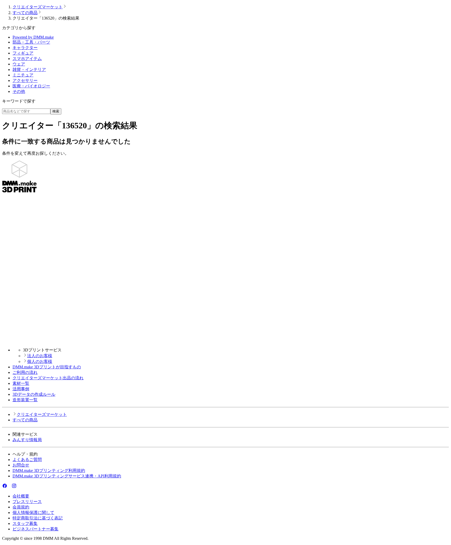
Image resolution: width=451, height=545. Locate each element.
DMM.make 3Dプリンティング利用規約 (49, 470)
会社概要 (21, 496)
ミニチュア (23, 75)
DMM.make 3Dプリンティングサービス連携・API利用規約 (67, 476)
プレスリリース (27, 501)
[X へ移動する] (9, 487)
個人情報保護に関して (33, 512)
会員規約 (21, 507)
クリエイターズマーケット (38, 7)
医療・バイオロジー (31, 86)
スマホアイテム (27, 58)
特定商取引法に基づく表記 (38, 518)
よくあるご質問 (27, 459)
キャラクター (25, 47)
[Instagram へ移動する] (14, 487)
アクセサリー (25, 80)
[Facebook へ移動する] (4, 487)
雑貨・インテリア (29, 69)
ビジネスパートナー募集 (35, 529)
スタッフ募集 (25, 523)
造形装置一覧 (25, 400)
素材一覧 (21, 383)
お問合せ (21, 465)
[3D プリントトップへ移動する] (225, 341)
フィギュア (23, 53)
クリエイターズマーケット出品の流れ (48, 378)
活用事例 (21, 389)
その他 (19, 91)
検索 (55, 111)
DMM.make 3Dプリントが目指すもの (47, 367)
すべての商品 (25, 12)
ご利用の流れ (25, 372)
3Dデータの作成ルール (34, 394)
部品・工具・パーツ (31, 42)
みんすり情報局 (27, 440)
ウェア (19, 64)
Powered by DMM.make (33, 37)
